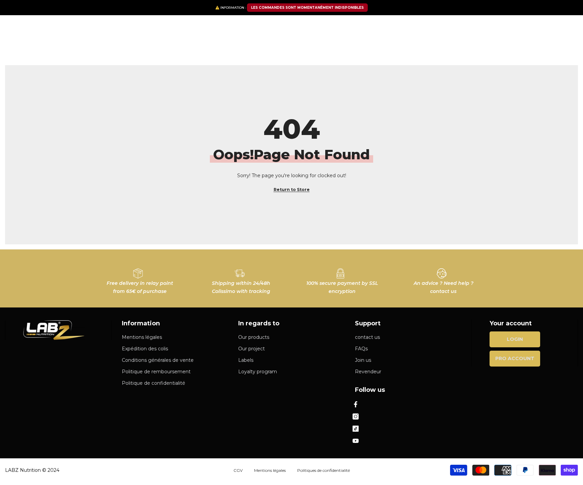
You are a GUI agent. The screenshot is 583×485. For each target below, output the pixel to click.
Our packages (94, 50)
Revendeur (429, 48)
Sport (182, 50)
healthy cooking (217, 50)
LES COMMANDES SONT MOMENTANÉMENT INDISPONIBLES (307, 7)
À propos (463, 48)
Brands (253, 50)
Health (158, 50)
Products (130, 50)
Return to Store (292, 189)
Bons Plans (384, 50)
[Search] (148, 29)
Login (515, 339)
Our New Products (338, 50)
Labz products (288, 50)
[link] (139, 278)
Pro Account (514, 358)
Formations (492, 48)
